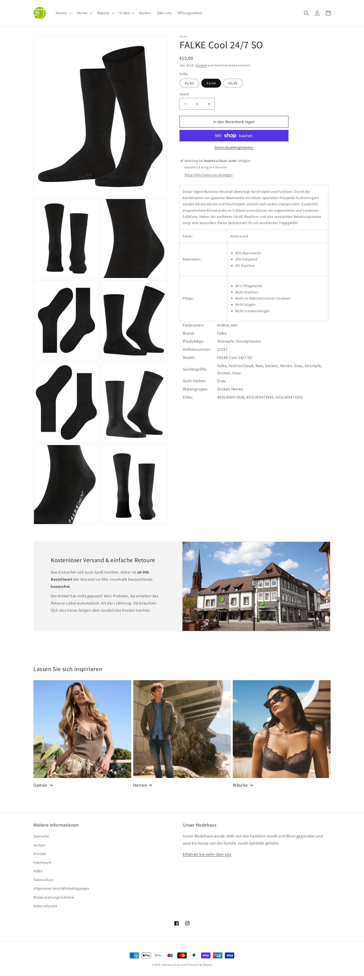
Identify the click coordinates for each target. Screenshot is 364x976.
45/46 (233, 83)
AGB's (38, 871)
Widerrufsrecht (45, 906)
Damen (40, 785)
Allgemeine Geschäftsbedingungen (61, 888)
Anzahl (184, 94)
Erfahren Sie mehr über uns (207, 854)
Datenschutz (43, 879)
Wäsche (240, 785)
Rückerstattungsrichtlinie (53, 897)
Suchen (39, 845)
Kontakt (39, 853)
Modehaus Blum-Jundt (174, 964)
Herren (140, 785)
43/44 (211, 83)
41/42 (189, 83)
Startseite (41, 836)
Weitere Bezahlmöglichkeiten (234, 147)
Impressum (42, 862)
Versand (201, 65)
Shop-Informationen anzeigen (208, 175)
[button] (63, 13)
